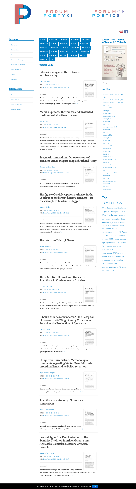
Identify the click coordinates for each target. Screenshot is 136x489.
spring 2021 (43, 47)
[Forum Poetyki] (22, 14)
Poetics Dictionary (17, 60)
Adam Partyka (45, 246)
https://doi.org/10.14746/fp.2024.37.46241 (56, 292)
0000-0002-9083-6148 (52, 85)
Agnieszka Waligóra (47, 372)
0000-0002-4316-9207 (52, 376)
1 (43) (113, 203)
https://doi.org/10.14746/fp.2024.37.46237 (56, 459)
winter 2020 (44, 51)
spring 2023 (86, 40)
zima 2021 (110, 270)
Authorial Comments (18, 65)
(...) (76, 103)
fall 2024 (43, 40)
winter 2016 (73, 55)
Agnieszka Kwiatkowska (118, 208)
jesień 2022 (111, 228)
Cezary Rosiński (122, 212)
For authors (15, 100)
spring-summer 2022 (110, 127)
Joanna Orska (45, 207)
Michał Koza (45, 121)
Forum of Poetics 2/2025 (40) (113, 100)
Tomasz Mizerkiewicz (118, 250)
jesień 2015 (117, 222)
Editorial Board (16, 110)
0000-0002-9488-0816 (52, 413)
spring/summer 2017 (110, 173)
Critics (13, 75)
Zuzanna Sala (45, 81)
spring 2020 (86, 47)
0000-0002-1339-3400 (52, 170)
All (53, 59)
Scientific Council (16, 105)
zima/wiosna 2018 (115, 267)
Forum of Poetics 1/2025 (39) (113, 102)
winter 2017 (53, 55)
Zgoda (95, 486)
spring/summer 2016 (110, 181)
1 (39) (105, 203)
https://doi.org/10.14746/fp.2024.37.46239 (56, 378)
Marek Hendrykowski (113, 236)
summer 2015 (44, 59)
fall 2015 (83, 55)
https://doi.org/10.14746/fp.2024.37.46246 (56, 87)
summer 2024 (53, 40)
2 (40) (119, 203)
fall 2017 (43, 55)
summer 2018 (85, 51)
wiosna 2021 (112, 263)
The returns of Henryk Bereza (57, 240)
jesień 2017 (109, 225)
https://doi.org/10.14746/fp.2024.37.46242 (56, 252)
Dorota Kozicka (46, 286)
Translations (15, 50)
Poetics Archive (16, 70)
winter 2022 (64, 44)
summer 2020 (75, 47)
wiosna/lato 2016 (107, 260)
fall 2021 (74, 44)
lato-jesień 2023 (110, 232)
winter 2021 (54, 47)
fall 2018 (74, 51)
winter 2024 (75, 40)
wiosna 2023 (121, 264)
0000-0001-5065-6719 (52, 210)
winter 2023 (44, 44)
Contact (13, 95)
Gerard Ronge (107, 222)
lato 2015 (119, 232)
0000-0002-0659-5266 (52, 290)
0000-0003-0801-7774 (52, 250)
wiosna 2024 (105, 267)
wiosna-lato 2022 (118, 256)
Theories (14, 45)
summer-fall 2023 (109, 116)
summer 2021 (84, 44)
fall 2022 (54, 44)
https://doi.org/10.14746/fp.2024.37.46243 (56, 213)
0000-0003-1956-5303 (52, 125)
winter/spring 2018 (109, 167)
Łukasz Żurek (45, 329)
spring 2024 (64, 40)
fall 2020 (65, 47)
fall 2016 (63, 55)
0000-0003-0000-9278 (52, 333)
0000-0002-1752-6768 (52, 456)
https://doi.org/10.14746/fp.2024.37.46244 (56, 173)
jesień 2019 (116, 225)
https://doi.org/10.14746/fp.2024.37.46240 (56, 335)
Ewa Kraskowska (110, 215)
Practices (14, 55)
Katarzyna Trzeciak (47, 166)
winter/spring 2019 (109, 159)
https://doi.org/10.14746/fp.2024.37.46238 (56, 415)
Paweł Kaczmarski (47, 409)
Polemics (14, 80)
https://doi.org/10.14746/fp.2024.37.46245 (56, 127)
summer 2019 (64, 51)
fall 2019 (54, 51)
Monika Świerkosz (47, 453)
